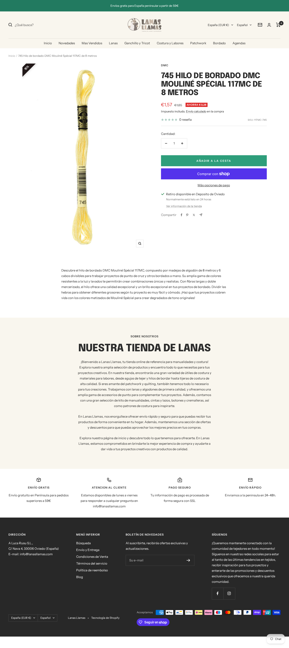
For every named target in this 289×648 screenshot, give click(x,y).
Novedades (67, 43)
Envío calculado (196, 111)
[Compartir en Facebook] (181, 214)
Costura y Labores (170, 43)
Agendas (239, 43)
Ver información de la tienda (184, 206)
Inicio (48, 43)
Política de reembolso (92, 570)
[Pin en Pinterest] (187, 214)
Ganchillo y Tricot (137, 43)
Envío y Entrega (87, 550)
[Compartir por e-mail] (201, 214)
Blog (79, 577)
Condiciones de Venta (92, 557)
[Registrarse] (188, 560)
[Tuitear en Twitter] (194, 214)
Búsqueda (83, 543)
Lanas (113, 43)
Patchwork (198, 43)
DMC (164, 65)
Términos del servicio (91, 563)
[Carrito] (278, 25)
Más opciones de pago (214, 185)
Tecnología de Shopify (105, 617)
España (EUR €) (218, 25)
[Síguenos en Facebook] (217, 593)
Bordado (219, 43)
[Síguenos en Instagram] (229, 593)
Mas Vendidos (92, 43)
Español (242, 25)
